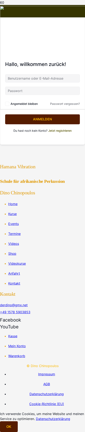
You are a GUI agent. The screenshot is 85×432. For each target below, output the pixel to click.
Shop (12, 253)
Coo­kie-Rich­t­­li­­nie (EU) (46, 404)
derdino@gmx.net (14, 305)
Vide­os (13, 244)
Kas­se (12, 336)
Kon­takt (14, 283)
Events (13, 224)
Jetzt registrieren (60, 130)
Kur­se (12, 214)
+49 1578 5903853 (15, 312)
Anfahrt (14, 273)
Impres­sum (46, 374)
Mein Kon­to (17, 346)
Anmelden (42, 119)
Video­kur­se (17, 263)
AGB (46, 384)
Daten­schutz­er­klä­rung (47, 394)
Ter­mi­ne (14, 234)
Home (13, 204)
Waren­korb (16, 356)
